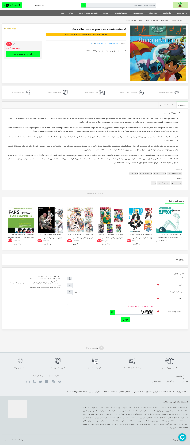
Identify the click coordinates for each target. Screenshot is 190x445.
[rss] (34, 382)
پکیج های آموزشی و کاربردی (88, 13)
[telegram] (59, 382)
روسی (92, 43)
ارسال (125, 319)
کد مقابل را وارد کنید (175, 311)
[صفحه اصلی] (187, 20)
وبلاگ (71, 13)
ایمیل (181, 284)
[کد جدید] (112, 312)
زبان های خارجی (182, 13)
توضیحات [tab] (182, 105)
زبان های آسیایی (100, 43)
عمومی (105, 13)
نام (182, 277)
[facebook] (47, 382)
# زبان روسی (133, 173)
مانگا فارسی (156, 381)
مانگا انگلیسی (184, 380)
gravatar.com (27, 283)
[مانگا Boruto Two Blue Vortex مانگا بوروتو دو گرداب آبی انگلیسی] (140, 220)
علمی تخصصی (138, 13)
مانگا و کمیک (167, 13)
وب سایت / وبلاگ (176, 291)
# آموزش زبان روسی (174, 173)
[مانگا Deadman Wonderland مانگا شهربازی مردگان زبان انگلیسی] (50, 220)
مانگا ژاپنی (169, 381)
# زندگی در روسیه (160, 173)
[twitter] (40, 382)
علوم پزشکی (153, 13)
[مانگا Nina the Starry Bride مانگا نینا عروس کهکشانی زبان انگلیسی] (80, 220)
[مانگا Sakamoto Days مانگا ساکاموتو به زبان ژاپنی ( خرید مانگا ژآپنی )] (110, 220)
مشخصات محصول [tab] (167, 104)
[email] (28, 382)
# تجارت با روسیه (146, 173)
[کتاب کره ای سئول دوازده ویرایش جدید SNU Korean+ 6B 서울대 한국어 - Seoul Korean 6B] (169, 220)
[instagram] (53, 382)
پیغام (181, 298)
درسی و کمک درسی (120, 13)
